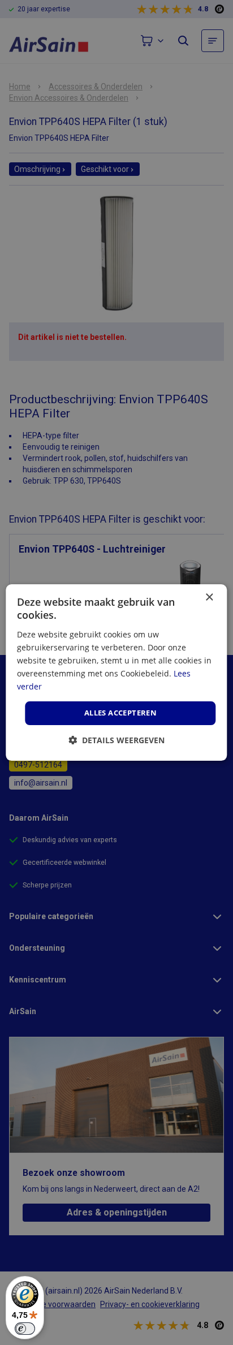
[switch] (25, 1328)
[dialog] (116, 672)
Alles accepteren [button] (120, 713)
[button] (116, 740)
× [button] (209, 597)
